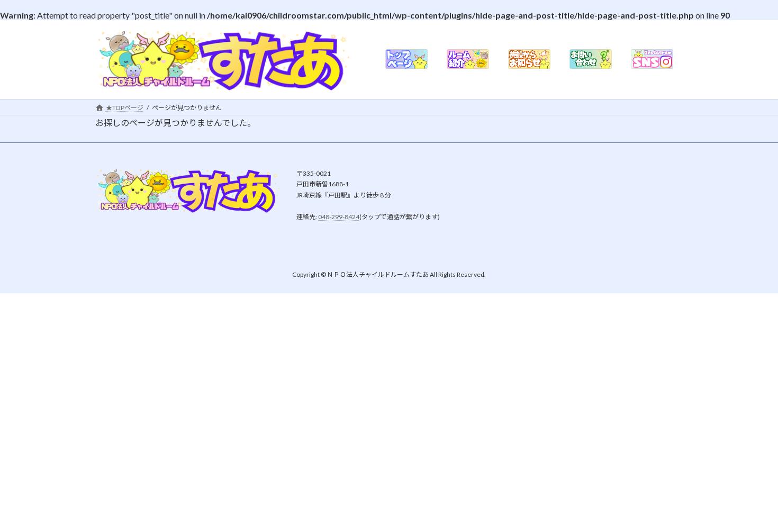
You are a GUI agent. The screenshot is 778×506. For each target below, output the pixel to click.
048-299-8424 (338, 217)
